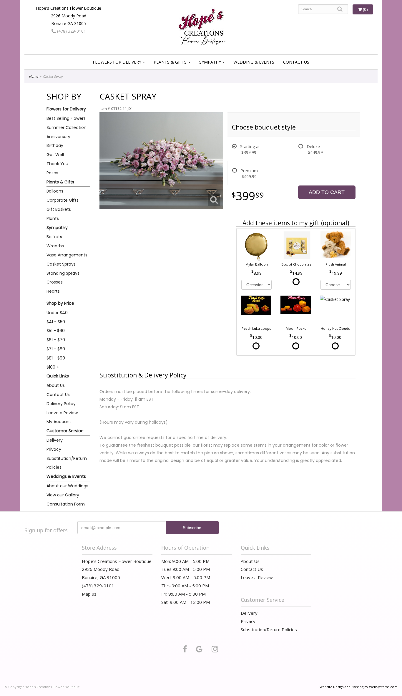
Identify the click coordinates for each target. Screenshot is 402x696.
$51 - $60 (55, 331)
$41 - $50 (55, 322)
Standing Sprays (62, 273)
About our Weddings (67, 486)
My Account (58, 422)
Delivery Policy (61, 404)
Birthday (54, 145)
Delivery (54, 440)
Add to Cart (327, 192)
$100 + (52, 367)
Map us (89, 594)
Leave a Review (62, 413)
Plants (52, 218)
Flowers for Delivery (117, 62)
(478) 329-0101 (71, 31)
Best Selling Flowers (66, 118)
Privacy (53, 449)
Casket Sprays (61, 264)
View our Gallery (62, 495)
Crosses (54, 282)
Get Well (55, 155)
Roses (52, 173)
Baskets (54, 237)
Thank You (57, 164)
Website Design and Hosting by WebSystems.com (359, 687)
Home (33, 76)
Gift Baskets (58, 209)
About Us (55, 385)
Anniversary (58, 137)
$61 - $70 (55, 340)
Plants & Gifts (170, 62)
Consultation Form (65, 504)
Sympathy (210, 62)
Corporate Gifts (62, 200)
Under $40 (57, 313)
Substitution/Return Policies (66, 462)
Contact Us (296, 62)
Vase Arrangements (66, 255)
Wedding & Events (253, 62)
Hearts (53, 291)
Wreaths (55, 246)
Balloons (54, 191)
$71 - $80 (55, 349)
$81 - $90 (55, 358)
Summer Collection (66, 127)
